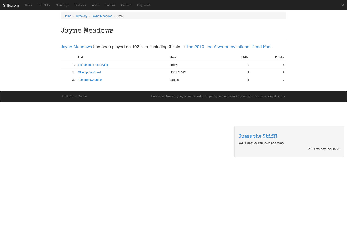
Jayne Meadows (102, 16)
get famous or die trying (93, 65)
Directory (81, 16)
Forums (110, 5)
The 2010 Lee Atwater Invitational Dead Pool (228, 46)
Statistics (80, 5)
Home (67, 16)
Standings (62, 5)
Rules (28, 5)
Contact (126, 5)
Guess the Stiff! (257, 136)
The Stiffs (44, 5)
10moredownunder (90, 80)
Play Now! (143, 5)
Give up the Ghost (89, 72)
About (95, 5)
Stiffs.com (11, 5)
